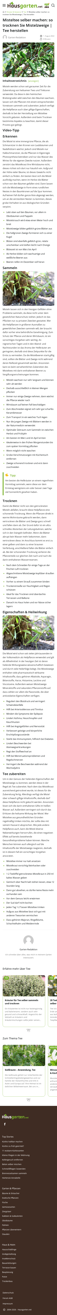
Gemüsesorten (8, 1207)
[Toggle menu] (4, 5)
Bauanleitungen (9, 1263)
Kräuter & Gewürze (14, 12)
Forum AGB (8, 1298)
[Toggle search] (53, 5)
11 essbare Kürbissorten (13, 1150)
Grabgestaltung (9, 1254)
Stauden (6, 1234)
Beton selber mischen (11, 1164)
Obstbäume (7, 1220)
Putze (4, 1276)
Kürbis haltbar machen (12, 1141)
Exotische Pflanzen (10, 1198)
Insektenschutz (9, 1258)
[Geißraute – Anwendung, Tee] (24, 1055)
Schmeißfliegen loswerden (14, 1168)
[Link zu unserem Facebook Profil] (4, 1124)
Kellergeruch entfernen (12, 1159)
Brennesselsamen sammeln (14, 1173)
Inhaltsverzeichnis (21, 81)
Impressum (8, 1303)
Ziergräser (6, 1211)
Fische (5, 1202)
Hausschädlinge (9, 1249)
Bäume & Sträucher (10, 1193)
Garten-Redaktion (17, 37)
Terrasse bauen (9, 1267)
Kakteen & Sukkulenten (12, 1216)
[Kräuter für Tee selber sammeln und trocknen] (24, 986)
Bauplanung (7, 1272)
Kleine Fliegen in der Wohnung (16, 1155)
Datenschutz (8, 1292)
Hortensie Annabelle (11, 1178)
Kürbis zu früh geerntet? (13, 1146)
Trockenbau (7, 1281)
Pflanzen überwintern (11, 1229)
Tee (24, 12)
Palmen (5, 1225)
